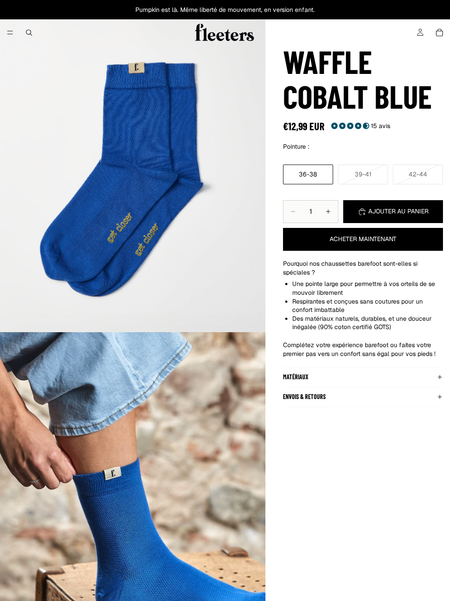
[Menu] (10, 32)
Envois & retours (304, 396)
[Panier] (439, 32)
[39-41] (363, 175)
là (174, 10)
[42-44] (418, 175)
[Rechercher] (29, 32)
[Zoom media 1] (132, 166)
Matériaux (295, 377)
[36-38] (308, 175)
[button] (351, 126)
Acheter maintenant (363, 239)
